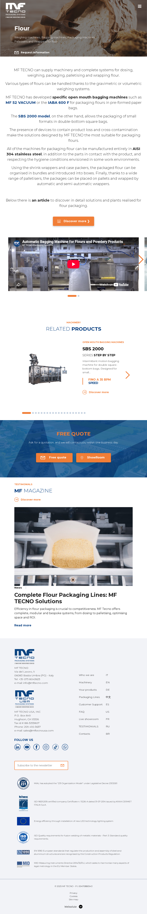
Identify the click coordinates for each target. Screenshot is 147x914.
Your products (88, 689)
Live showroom (89, 719)
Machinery (85, 682)
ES (107, 704)
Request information (35, 52)
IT (107, 675)
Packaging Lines (89, 697)
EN (108, 682)
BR (108, 733)
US (107, 711)
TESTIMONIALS (88, 726)
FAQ (81, 711)
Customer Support (91, 704)
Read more (22, 625)
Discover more (99, 392)
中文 (108, 697)
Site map (73, 899)
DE (108, 689)
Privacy (73, 893)
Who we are (86, 675)
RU (108, 726)
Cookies (73, 896)
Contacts (84, 733)
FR (107, 719)
